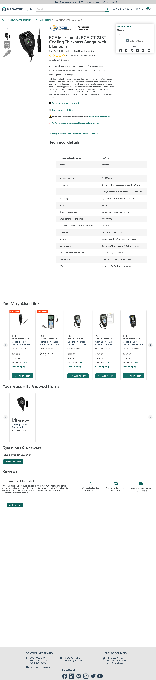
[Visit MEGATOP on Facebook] (64, 676)
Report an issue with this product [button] (65, 110)
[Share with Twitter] (126, 50)
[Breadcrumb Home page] (3, 20)
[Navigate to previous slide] (3, 2)
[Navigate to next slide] (153, 2)
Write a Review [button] (88, 56)
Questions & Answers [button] (59, 60)
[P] (149, 50)
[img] (89, 28)
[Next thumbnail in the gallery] (7, 62)
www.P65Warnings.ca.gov (100, 116)
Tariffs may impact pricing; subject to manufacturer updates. (75, 123)
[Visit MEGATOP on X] (93, 676)
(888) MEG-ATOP (38, 660)
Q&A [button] (102, 133)
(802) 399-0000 (38, 662)
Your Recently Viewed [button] (78, 133)
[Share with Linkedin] (137, 50)
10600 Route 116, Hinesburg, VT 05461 (74, 659)
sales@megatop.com (40, 667)
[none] (30, 9)
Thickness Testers (43, 19)
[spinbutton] (124, 34)
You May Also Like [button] (57, 133)
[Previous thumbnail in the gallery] (7, 29)
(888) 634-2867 (37, 658)
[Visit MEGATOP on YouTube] (100, 676)
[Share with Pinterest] (132, 50)
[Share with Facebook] (120, 50)
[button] (131, 26)
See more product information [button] (66, 103)
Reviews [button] (74, 56)
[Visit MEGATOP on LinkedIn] (71, 676)
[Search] (107, 9)
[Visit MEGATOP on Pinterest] (78, 676)
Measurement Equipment (19, 19)
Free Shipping (18, 366)
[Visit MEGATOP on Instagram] (86, 676)
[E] (143, 50)
